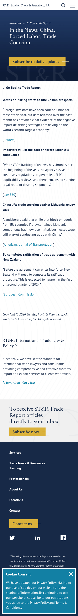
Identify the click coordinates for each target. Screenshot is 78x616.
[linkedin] (39, 538)
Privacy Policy (39, 602)
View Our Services (19, 382)
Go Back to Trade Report (23, 87)
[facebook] (65, 538)
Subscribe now (25, 432)
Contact (14, 510)
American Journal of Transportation (28, 244)
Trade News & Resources (27, 463)
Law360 (9, 194)
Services (15, 452)
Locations (16, 500)
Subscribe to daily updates (35, 61)
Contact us (22, 523)
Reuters (9, 140)
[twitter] (13, 538)
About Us (16, 489)
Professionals (19, 479)
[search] (62, 5)
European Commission (20, 294)
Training (15, 468)
